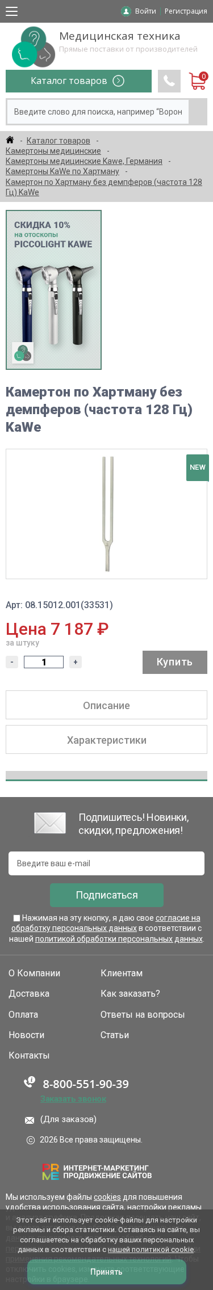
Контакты (29, 1056)
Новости (26, 1035)
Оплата (23, 1015)
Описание (106, 705)
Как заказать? (130, 994)
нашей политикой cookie (151, 1249)
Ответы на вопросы (143, 1015)
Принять (106, 1271)
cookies (107, 1197)
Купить (175, 662)
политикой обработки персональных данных (119, 938)
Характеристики (107, 740)
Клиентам (122, 973)
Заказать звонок (73, 1099)
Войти (145, 11)
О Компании (34, 973)
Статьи (115, 1035)
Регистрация (186, 11)
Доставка (29, 994)
